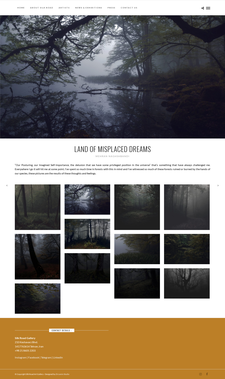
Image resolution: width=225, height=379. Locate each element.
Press (111, 7)
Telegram (46, 357)
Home (21, 7)
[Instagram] (200, 374)
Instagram (21, 357)
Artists (64, 7)
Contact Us (129, 7)
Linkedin (58, 357)
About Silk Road (41, 7)
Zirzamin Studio (62, 374)
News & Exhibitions (88, 7)
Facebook (34, 357)
